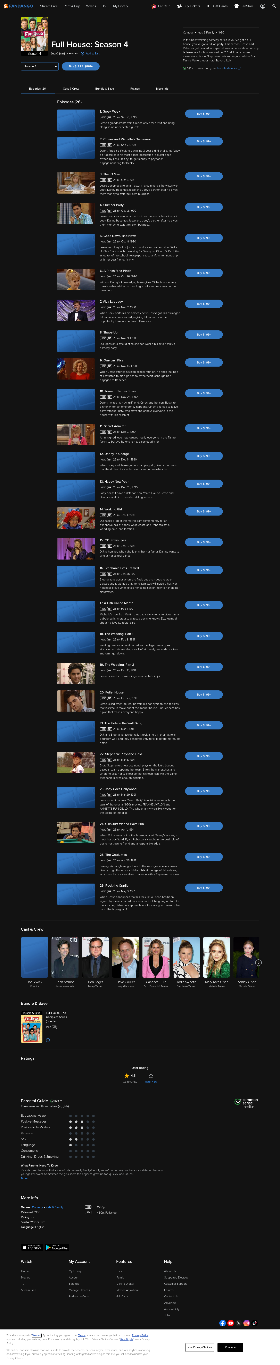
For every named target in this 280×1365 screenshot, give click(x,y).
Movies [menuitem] (91, 6)
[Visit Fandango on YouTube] (230, 1323)
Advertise (170, 1303)
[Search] (274, 6)
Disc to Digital (125, 1283)
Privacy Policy (140, 1335)
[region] (140, 1347)
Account (74, 1277)
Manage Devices (79, 1290)
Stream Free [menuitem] (49, 6)
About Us (170, 1271)
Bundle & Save (104, 88)
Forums (168, 1290)
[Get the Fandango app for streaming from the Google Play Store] (56, 1247)
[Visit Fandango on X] (238, 1323)
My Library (75, 1271)
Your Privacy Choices (200, 1347)
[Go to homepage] (18, 6)
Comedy (37, 1207)
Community (130, 1081)
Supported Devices (176, 1277)
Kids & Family (54, 1207)
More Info (162, 88)
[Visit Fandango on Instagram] (246, 1323)
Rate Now (151, 1081)
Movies (25, 1277)
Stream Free (28, 1290)
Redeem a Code (79, 1296)
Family (120, 1277)
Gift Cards (122, 1296)
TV (23, 1283)
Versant (36, 1335)
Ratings (135, 88)
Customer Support (175, 1283)
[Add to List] (48, 1040)
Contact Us (171, 1296)
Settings (74, 1283)
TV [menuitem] (104, 6)
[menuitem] (217, 6)
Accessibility (171, 1309)
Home (25, 1271)
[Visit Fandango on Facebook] (222, 1323)
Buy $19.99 (84, 66)
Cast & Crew (71, 88)
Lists (119, 1271)
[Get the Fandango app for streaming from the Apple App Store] (32, 1247)
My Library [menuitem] (120, 6)
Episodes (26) (38, 88)
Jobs (167, 1315)
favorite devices (227, 68)
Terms (81, 1335)
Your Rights (126, 1339)
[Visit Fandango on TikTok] (254, 1323)
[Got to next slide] (258, 963)
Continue (230, 1347)
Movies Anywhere (127, 1290)
